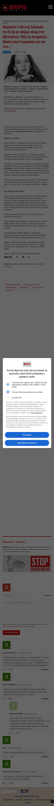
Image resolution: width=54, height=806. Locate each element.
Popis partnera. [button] (37, 413)
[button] (27, 398)
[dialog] (27, 403)
